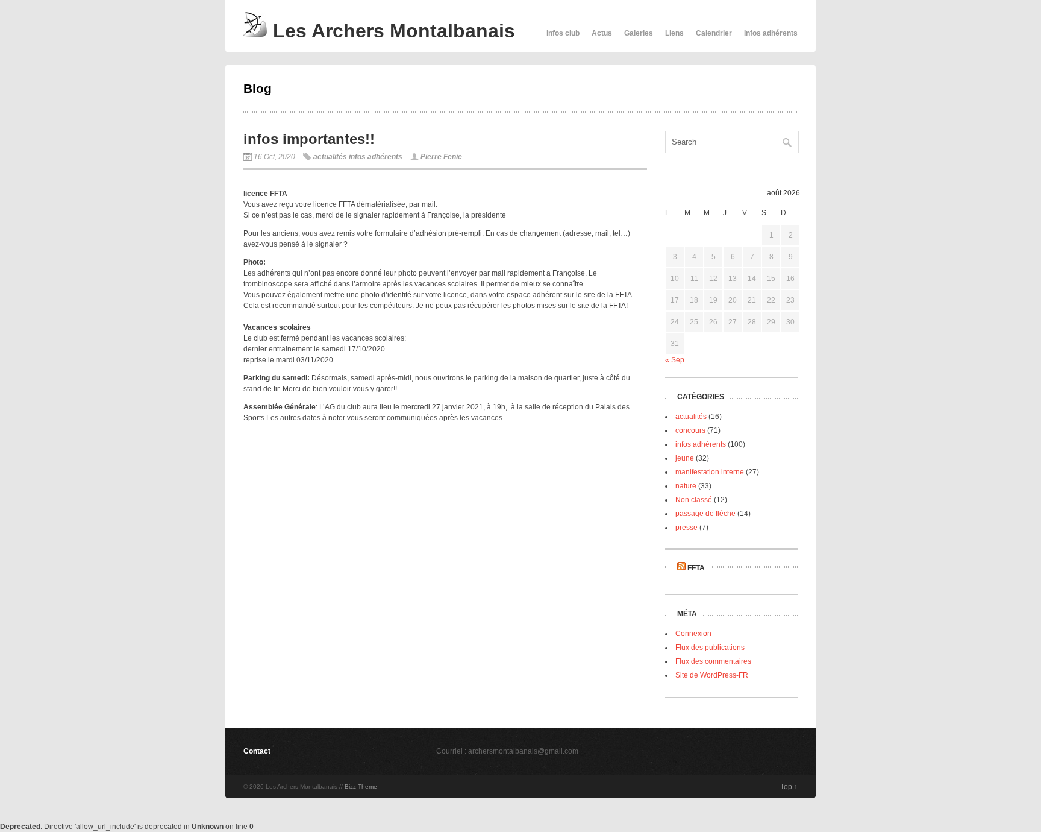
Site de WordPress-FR (711, 675)
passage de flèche (705, 513)
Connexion (693, 633)
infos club (563, 33)
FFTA (696, 568)
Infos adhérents (771, 33)
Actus (602, 33)
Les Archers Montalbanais (391, 31)
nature (685, 486)
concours (690, 430)
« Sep (674, 360)
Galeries (638, 33)
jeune (684, 458)
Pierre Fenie (441, 157)
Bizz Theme (361, 786)
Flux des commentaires (713, 661)
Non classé (693, 500)
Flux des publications (710, 647)
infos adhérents (375, 157)
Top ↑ (789, 787)
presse (686, 527)
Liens (674, 33)
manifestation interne (709, 472)
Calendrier (714, 33)
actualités (330, 157)
